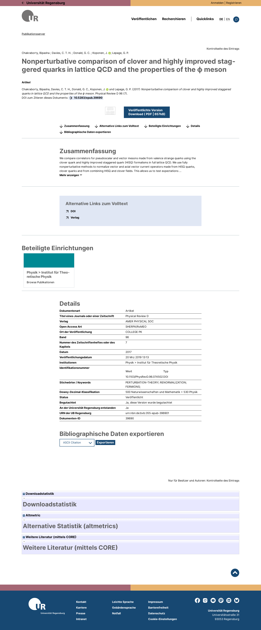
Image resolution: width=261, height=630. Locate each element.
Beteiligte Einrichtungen (165, 126)
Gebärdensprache (124, 607)
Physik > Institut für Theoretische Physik (151, 362)
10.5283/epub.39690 (88, 97)
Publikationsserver (33, 33)
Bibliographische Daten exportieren (87, 132)
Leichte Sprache (123, 601)
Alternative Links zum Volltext (119, 126)
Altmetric (32, 515)
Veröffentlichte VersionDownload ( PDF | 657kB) (146, 112)
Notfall (116, 613)
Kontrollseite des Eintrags (223, 48)
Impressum (155, 601)
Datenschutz (156, 613)
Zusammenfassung (76, 126)
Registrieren (234, 2)
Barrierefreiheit (158, 607)
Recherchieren (174, 19)
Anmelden (217, 2)
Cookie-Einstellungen (162, 619)
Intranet (81, 619)
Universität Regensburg (45, 3)
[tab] (130, 504)
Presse (80, 613)
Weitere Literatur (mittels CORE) (50, 537)
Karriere (81, 607)
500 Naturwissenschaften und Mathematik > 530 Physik (162, 392)
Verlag (75, 217)
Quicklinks (205, 19)
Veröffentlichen (144, 19)
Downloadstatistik (39, 494)
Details (195, 126)
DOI (73, 211)
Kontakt (81, 601)
